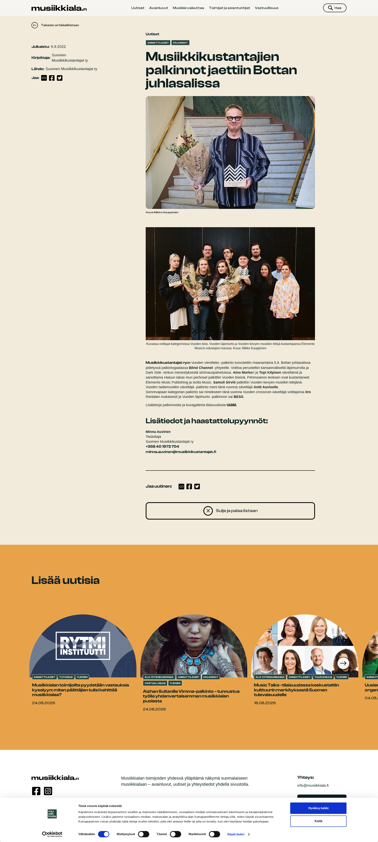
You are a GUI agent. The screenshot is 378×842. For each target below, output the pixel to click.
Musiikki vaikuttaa (188, 8)
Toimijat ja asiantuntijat (229, 8)
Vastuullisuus (266, 8)
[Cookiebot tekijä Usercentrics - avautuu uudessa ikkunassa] (52, 834)
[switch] (143, 834)
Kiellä (318, 821)
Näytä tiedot (235, 834)
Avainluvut (158, 8)
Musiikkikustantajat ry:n (168, 362)
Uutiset (138, 8)
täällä (231, 405)
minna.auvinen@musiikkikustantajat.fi (181, 452)
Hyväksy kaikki (318, 808)
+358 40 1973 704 (162, 446)
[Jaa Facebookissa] (52, 78)
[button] (343, 663)
